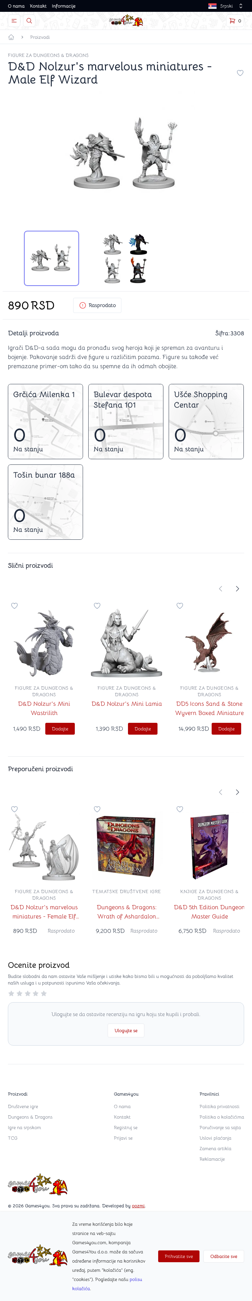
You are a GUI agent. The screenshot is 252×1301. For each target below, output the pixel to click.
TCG (12, 1138)
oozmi (138, 1206)
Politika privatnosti (220, 1106)
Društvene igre (23, 1106)
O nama (16, 6)
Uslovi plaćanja (215, 1138)
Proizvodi (40, 37)
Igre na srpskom (24, 1127)
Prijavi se (123, 1138)
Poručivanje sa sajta (220, 1127)
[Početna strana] (11, 37)
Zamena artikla (215, 1148)
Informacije (63, 6)
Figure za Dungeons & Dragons (48, 55)
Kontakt (38, 6)
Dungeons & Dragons (30, 1117)
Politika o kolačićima (222, 1117)
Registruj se (125, 1127)
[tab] (51, 258)
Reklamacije (212, 1159)
